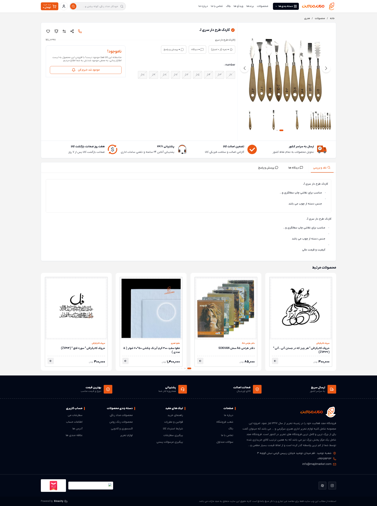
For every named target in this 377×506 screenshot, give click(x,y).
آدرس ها (77, 429)
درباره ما (203, 6)
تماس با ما (217, 6)
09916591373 (324, 459)
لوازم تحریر (126, 435)
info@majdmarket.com (316, 464)
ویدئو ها (238, 6)
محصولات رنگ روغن (121, 422)
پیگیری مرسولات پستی (169, 442)
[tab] (322, 167)
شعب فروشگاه (224, 422)
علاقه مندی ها (74, 435)
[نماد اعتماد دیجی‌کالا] (53, 485)
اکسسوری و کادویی (122, 429)
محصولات (262, 6)
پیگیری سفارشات (173, 435)
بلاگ (228, 6)
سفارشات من (75, 415)
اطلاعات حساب (74, 422)
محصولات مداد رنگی (121, 415)
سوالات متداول (224, 442)
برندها (250, 6)
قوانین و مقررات (173, 422)
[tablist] (188, 167)
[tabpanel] (188, 217)
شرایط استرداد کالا (173, 429)
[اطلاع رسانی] (56, 31)
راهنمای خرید (175, 415)
